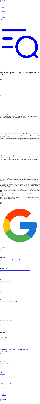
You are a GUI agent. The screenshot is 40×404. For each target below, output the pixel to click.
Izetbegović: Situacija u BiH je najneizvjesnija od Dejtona (9, 301)
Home (3, 7)
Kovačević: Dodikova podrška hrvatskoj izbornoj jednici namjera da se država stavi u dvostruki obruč (16, 259)
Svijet (3, 9)
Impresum (3, 385)
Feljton (3, 10)
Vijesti (3, 14)
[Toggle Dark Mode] (1, 23)
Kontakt (3, 386)
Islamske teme (4, 395)
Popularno (3, 11)
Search (1, 19)
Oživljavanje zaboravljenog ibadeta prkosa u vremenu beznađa (11, 363)
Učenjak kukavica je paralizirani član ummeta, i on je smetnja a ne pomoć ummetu (14, 349)
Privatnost (3, 384)
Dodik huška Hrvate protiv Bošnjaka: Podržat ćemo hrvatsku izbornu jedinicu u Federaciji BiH (15, 270)
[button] (20, 202)
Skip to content (2, 0)
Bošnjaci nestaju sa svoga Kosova (5, 281)
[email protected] (2, 373)
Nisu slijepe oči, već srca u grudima (6, 320)
